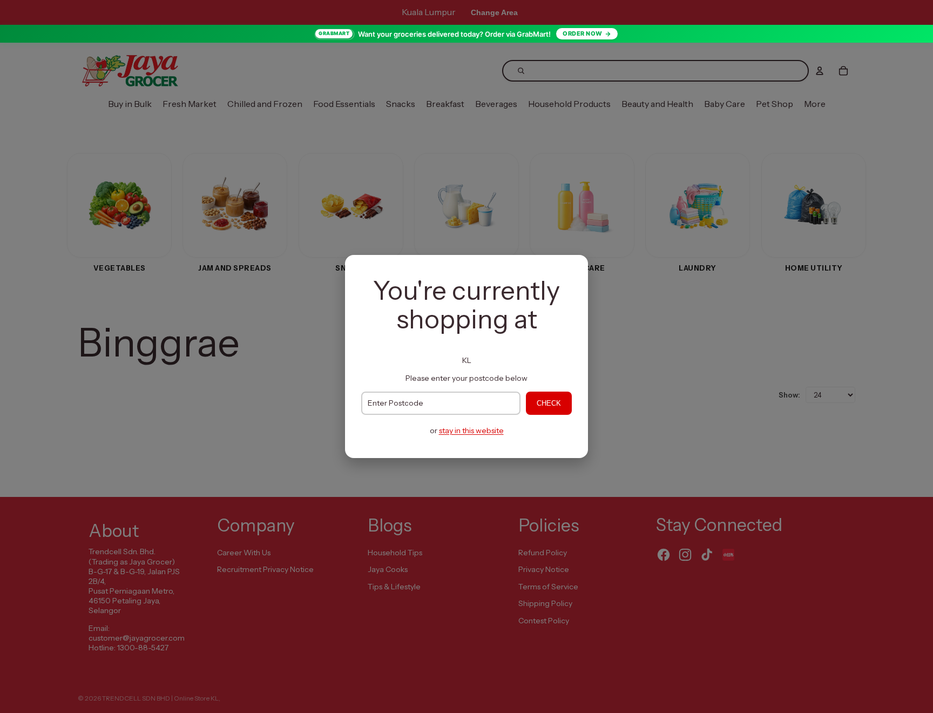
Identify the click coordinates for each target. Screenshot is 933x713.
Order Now (583, 33)
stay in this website (471, 430)
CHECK (549, 403)
